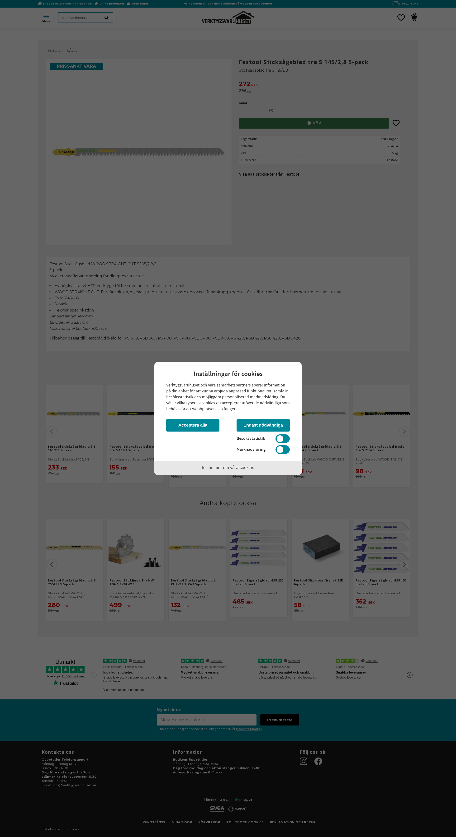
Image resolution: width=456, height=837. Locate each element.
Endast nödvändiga (263, 425)
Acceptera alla (192, 425)
